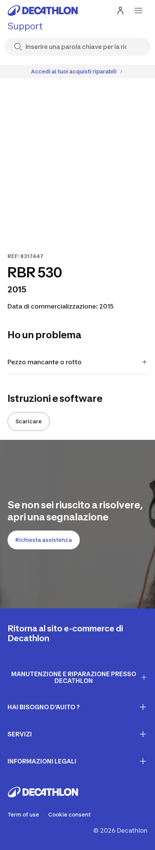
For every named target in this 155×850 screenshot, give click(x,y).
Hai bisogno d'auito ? (44, 707)
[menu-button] (138, 11)
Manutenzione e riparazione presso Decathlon (73, 677)
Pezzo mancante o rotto (45, 362)
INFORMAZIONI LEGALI (42, 761)
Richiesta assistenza (43, 540)
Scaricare (28, 421)
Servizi (20, 734)
